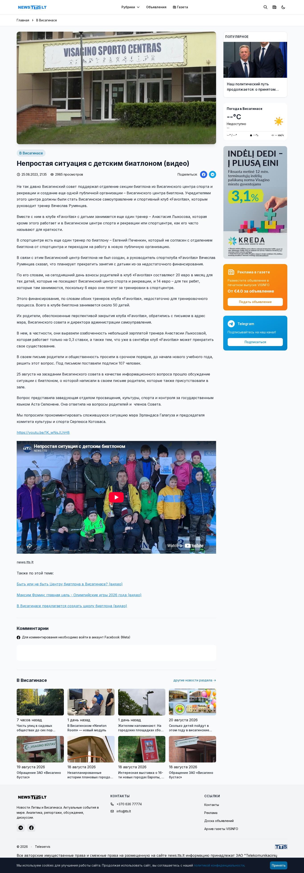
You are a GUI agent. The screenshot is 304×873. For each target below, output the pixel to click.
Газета (182, 7)
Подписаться (255, 342)
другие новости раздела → (194, 680)
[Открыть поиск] (265, 7)
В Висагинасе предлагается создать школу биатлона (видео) (72, 606)
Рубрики (128, 7)
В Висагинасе (46, 20)
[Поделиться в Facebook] (203, 174)
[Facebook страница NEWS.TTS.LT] (31, 828)
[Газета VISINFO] (274, 7)
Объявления (156, 7)
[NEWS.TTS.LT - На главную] (32, 7)
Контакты (211, 805)
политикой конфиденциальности (219, 865)
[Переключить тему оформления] (283, 7)
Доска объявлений (219, 821)
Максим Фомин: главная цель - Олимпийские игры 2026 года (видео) (79, 595)
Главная (23, 20)
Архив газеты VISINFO (221, 829)
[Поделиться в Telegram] (212, 174)
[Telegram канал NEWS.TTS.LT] (21, 828)
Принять (279, 865)
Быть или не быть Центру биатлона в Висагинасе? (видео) (70, 584)
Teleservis (42, 846)
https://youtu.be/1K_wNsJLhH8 (43, 432)
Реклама (210, 813)
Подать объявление (255, 302)
